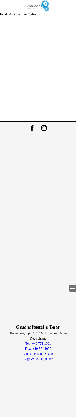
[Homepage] (38, 6)
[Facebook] (32, 128)
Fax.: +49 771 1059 (38, 348)
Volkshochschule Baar (38, 353)
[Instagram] (44, 128)
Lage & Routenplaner (38, 359)
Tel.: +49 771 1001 (38, 343)
